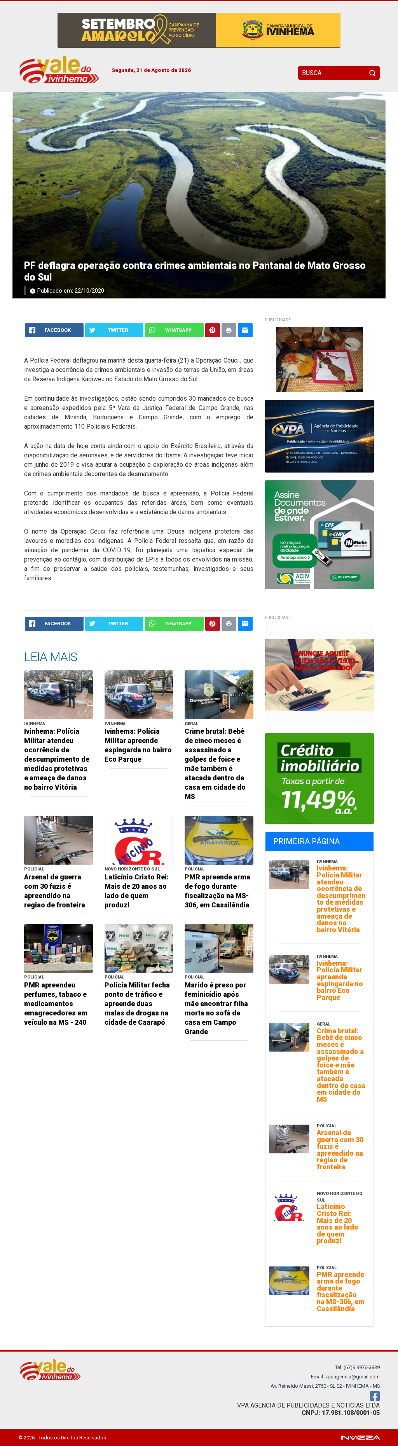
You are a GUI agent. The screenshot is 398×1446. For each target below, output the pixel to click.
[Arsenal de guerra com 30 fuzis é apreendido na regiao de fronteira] (58, 840)
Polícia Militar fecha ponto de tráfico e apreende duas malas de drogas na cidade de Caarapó (137, 1003)
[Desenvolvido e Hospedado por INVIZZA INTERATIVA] (360, 1437)
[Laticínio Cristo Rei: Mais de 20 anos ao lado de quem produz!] (139, 840)
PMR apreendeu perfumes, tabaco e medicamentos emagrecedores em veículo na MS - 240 (55, 1003)
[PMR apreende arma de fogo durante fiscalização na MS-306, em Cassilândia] (219, 840)
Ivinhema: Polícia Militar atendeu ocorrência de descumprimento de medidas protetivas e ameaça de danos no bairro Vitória (56, 759)
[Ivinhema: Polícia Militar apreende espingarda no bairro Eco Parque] (139, 694)
